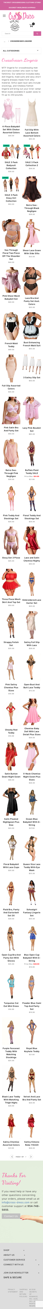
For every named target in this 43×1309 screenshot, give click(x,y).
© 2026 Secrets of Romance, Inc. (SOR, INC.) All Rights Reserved (33, 1297)
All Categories (11, 51)
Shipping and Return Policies (23, 1292)
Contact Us (11, 1216)
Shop (6, 1250)
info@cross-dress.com (16, 1202)
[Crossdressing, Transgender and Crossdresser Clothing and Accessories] (21, 16)
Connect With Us (14, 1264)
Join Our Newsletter (16, 1273)
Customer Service (14, 1260)
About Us (9, 1255)
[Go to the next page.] (31, 1157)
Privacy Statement (13, 1290)
